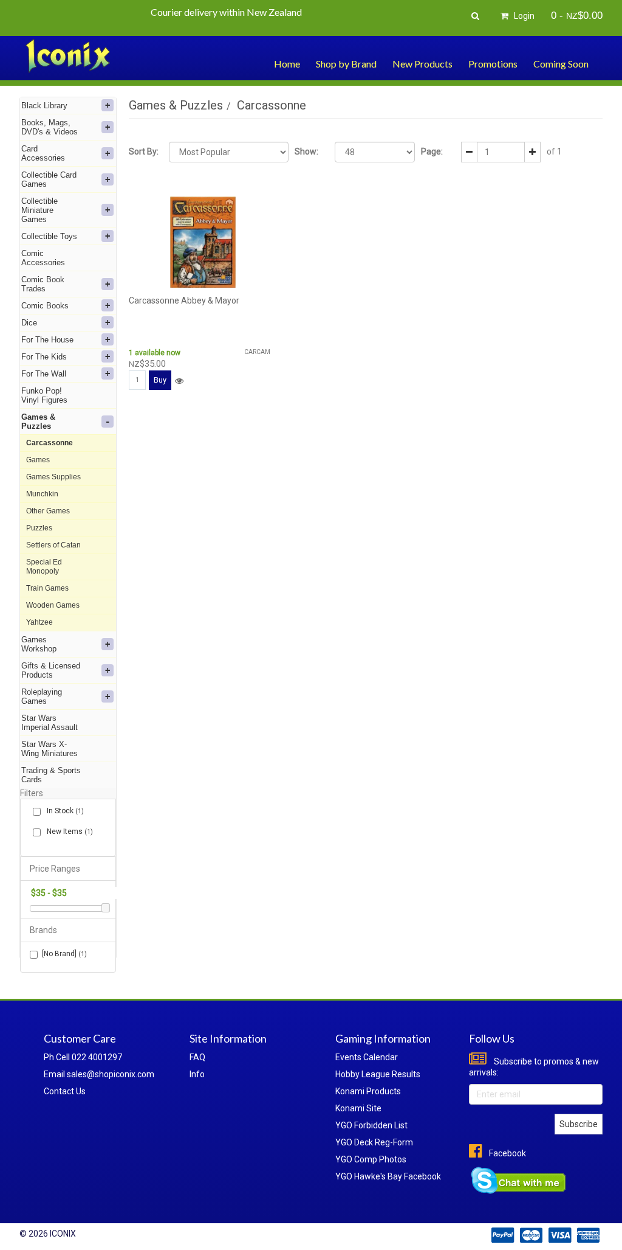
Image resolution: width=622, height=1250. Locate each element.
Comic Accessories (43, 258)
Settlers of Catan (53, 545)
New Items (69, 831)
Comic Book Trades (42, 284)
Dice (29, 322)
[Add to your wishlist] (179, 380)
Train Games (47, 588)
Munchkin (42, 494)
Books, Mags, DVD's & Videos (49, 127)
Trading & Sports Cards (51, 775)
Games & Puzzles (38, 421)
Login (523, 16)
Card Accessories (43, 153)
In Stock (64, 811)
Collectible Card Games (49, 179)
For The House (47, 339)
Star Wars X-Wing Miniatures (49, 749)
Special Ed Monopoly (44, 566)
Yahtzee (39, 622)
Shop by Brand (346, 63)
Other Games (48, 511)
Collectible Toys (49, 236)
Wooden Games (53, 605)
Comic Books (45, 305)
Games (38, 460)
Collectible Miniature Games (39, 210)
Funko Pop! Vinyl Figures (44, 395)
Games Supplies (53, 477)
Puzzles (39, 528)
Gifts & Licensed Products (50, 670)
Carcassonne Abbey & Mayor (184, 300)
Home (287, 63)
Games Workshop (38, 644)
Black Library (44, 105)
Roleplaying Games (41, 696)
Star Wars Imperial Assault (49, 723)
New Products (422, 63)
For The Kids (44, 356)
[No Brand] (64, 954)
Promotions (493, 63)
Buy (160, 379)
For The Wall (43, 373)
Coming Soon (561, 63)
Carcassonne (49, 443)
